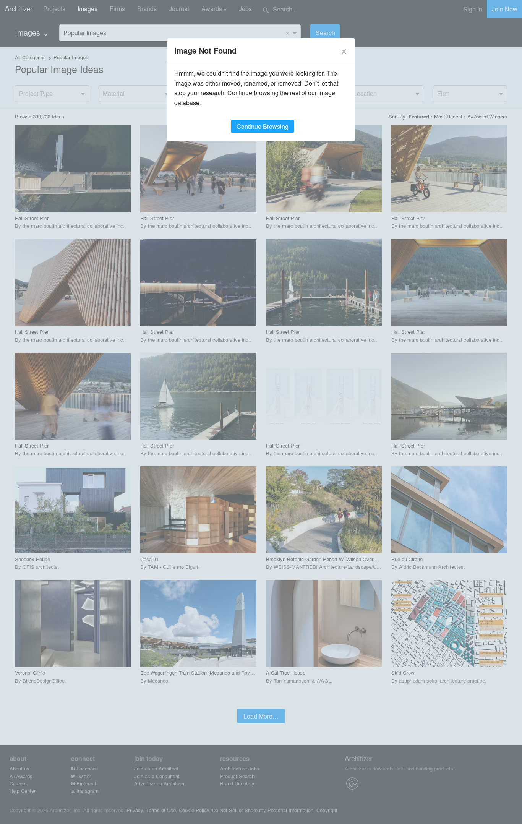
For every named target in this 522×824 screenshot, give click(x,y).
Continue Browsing (263, 126)
